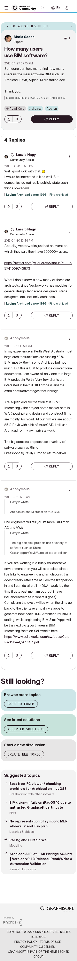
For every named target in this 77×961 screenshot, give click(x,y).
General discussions (23, 869)
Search (42, 8)
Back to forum (21, 704)
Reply (54, 119)
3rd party (35, 108)
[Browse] (7, 8)
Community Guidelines (37, 946)
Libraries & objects (21, 831)
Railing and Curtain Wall (28, 840)
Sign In (68, 8)
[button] (8, 119)
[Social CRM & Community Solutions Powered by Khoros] (12, 921)
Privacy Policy (25, 941)
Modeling (15, 845)
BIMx (12, 813)
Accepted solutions (26, 729)
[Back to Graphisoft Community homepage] (25, 7)
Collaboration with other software (31, 794)
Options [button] (70, 25)
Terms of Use (50, 941)
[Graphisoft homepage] (57, 909)
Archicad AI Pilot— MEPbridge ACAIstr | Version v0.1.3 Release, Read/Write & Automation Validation (40, 859)
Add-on (52, 108)
